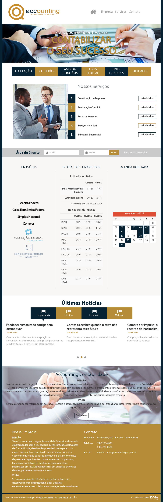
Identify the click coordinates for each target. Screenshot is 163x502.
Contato (134, 12)
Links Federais (93, 71)
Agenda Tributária (70, 71)
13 (140, 232)
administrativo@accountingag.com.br (116, 452)
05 (134, 227)
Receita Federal (28, 203)
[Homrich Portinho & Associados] (28, 250)
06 (140, 227)
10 (122, 232)
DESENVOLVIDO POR (139, 498)
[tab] (113, 98)
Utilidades (139, 71)
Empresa (107, 12)
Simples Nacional (29, 217)
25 (128, 240)
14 (146, 232)
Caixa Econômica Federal (28, 210)
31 (122, 245)
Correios (29, 223)
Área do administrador (135, 152)
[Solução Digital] (28, 235)
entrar (114, 152)
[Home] (93, 12)
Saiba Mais (81, 415)
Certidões (46, 71)
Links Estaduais (116, 71)
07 (146, 227)
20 (140, 236)
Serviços (121, 12)
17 (122, 236)
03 (122, 227)
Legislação (23, 71)
